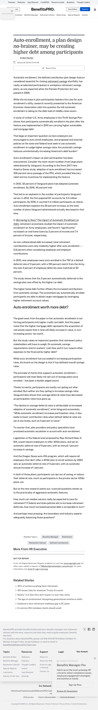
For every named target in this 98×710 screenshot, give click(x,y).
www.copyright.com (72, 563)
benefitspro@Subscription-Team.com (19, 645)
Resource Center (58, 2)
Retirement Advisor (11, 665)
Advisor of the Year (11, 676)
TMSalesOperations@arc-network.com (57, 566)
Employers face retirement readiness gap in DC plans (43, 603)
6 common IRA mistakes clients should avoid (39, 608)
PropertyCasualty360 (29, 691)
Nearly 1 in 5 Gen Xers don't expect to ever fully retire (43, 595)
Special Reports (10, 668)
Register (85, 9)
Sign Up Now (75, 685)
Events (24, 668)
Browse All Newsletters (67, 691)
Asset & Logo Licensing (45, 666)
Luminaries (8, 672)
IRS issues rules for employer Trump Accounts (40, 590)
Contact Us (44, 671)
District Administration (46, 697)
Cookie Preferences (79, 704)
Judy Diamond (32, 2)
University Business (67, 697)
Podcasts (11, 2)
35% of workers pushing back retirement (37, 586)
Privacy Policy (65, 704)
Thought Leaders (83, 2)
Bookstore (70, 2)
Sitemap (25, 676)
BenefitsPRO (42, 691)
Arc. (26, 704)
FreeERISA (45, 2)
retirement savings (57, 81)
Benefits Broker (9, 657)
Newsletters (72, 9)
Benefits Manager (10, 661)
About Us (44, 657)
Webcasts (21, 2)
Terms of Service (51, 704)
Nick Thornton (27, 58)
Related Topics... (31, 537)
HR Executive (28, 697)
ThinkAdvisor (16, 691)
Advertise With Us (47, 661)
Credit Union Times (52, 692)
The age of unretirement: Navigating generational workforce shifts (49, 599)
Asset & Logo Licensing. (38, 569)
